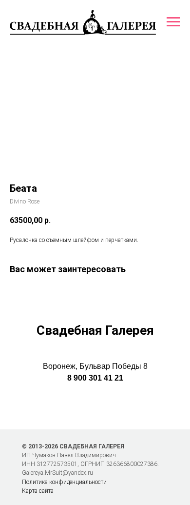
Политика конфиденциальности (64, 482)
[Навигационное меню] (173, 22)
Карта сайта (38, 490)
